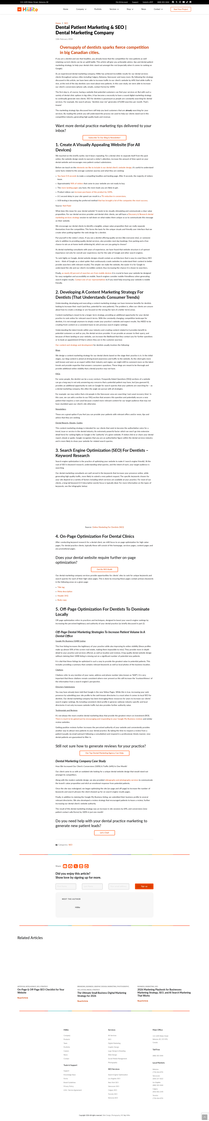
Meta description (64, 592)
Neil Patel (67, 206)
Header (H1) (62, 596)
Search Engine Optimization (118, 1075)
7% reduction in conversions (113, 196)
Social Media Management (117, 1059)
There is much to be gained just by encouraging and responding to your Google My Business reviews (99, 719)
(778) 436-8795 (158, 1072)
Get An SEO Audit (104, 569)
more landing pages (70, 188)
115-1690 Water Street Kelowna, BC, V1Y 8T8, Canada (160, 1039)
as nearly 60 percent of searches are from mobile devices (87, 273)
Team (65, 1043)
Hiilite (77, 907)
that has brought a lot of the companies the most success (122, 201)
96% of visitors (77, 184)
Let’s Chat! (104, 833)
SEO (70, 845)
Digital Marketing (114, 1043)
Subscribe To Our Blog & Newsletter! (104, 138)
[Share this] (70, 866)
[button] (85, 9)
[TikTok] (187, 2)
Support (66, 1071)
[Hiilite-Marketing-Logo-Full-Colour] (27, 9)
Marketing (111, 986)
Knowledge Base (70, 1075)
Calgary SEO (112, 1090)
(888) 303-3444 (158, 1056)
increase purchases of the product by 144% (93, 192)
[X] (177, 2)
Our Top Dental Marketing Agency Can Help (104, 753)
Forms (66, 1078)
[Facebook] (173, 2)
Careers (66, 1051)
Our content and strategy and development (74, 345)
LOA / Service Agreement (73, 1090)
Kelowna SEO (113, 1098)
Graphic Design (100, 986)
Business (89, 986)
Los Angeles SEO (114, 1078)
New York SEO (113, 1082)
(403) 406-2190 (158, 1092)
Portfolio (67, 1047)
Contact (66, 1059)
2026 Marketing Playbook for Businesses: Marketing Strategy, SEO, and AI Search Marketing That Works (164, 993)
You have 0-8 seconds (67, 176)
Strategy (44, 986)
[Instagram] (180, 2)
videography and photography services (121, 780)
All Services (112, 1035)
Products (67, 1039)
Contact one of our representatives (90, 280)
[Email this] (65, 866)
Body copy (62, 600)
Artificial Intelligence (26, 986)
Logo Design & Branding (117, 1051)
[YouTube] (184, 2)
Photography (123, 986)
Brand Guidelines (70, 1082)
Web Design (112, 1055)
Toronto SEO (112, 1094)
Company (67, 1035)
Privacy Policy (69, 1086)
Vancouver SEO (113, 1086)
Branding (81, 986)
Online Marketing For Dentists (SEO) (108, 527)
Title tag (60, 587)
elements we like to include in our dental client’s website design (104, 168)
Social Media (86, 990)
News (66, 1055)
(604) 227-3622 (158, 1079)
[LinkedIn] (190, 2)
